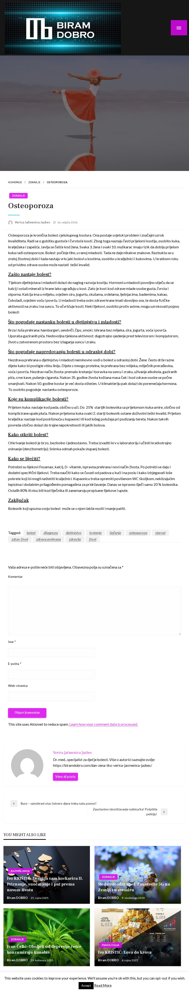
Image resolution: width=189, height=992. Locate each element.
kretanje (95, 532)
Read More (103, 985)
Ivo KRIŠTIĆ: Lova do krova (124, 952)
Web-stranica (18, 686)
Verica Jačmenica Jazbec (33, 222)
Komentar (15, 576)
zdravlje (75, 539)
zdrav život (20, 539)
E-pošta (14, 664)
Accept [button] (86, 985)
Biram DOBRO (17, 898)
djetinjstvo (73, 532)
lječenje (115, 532)
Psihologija (110, 944)
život (92, 539)
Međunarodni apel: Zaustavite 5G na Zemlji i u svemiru (134, 887)
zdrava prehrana (48, 539)
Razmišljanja (20, 870)
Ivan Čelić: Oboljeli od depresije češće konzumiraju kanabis (44, 949)
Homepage (15, 182)
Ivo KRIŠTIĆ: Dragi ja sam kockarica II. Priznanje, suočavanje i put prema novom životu (45, 884)
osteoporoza (138, 532)
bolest (31, 532)
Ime (12, 642)
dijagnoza (51, 532)
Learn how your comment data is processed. (103, 724)
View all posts (65, 777)
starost (160, 532)
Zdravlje (34, 182)
